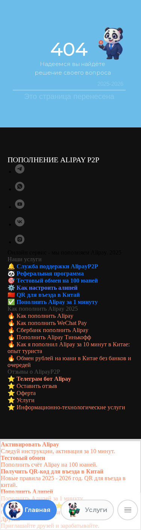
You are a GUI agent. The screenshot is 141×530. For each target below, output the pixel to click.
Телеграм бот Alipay (44, 379)
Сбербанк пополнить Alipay (52, 330)
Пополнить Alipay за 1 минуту (57, 302)
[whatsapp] (19, 189)
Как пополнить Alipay (45, 316)
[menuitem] (70, 448)
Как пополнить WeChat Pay (52, 323)
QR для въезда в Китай (48, 295)
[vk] (19, 224)
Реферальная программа (50, 273)
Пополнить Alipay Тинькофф (54, 337)
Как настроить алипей (47, 287)
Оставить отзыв (37, 386)
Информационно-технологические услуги (71, 407)
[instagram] (19, 242)
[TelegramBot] (19, 171)
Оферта (26, 393)
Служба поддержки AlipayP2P (57, 266)
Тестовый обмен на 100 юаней (57, 280)
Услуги (26, 400)
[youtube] (19, 207)
